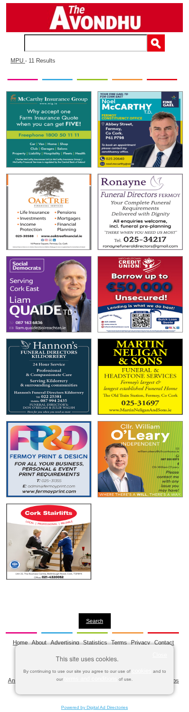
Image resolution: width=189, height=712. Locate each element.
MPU (18, 60)
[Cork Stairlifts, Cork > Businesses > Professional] (48, 541)
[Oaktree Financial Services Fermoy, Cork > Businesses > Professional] (48, 212)
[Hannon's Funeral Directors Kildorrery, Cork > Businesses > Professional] (48, 377)
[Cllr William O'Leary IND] (140, 459)
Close (160, 655)
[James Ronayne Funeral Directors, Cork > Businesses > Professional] (140, 212)
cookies (142, 670)
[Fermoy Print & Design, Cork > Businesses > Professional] (48, 459)
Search (94, 621)
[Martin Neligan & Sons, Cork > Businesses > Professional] (140, 377)
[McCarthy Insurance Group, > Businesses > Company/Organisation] (48, 129)
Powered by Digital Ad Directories (94, 707)
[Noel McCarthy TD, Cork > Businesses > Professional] (140, 129)
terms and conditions (90, 678)
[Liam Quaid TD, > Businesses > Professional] (48, 294)
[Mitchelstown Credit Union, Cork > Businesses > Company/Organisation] (140, 294)
